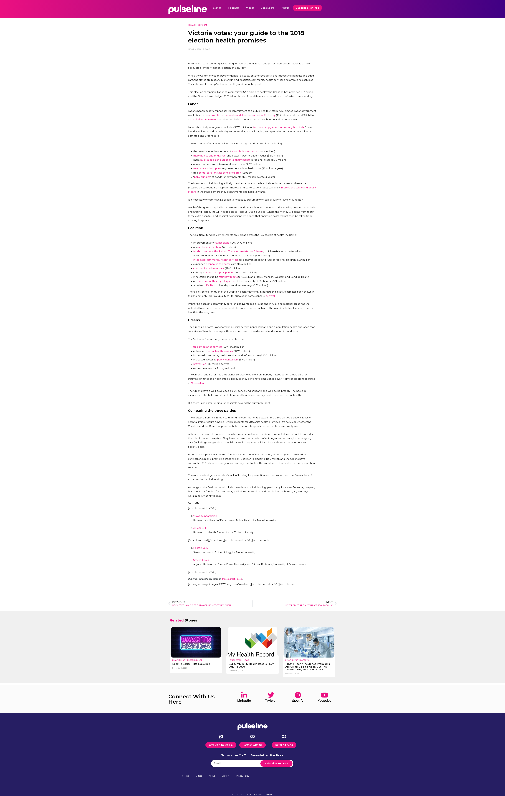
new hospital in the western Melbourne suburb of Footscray (240, 115)
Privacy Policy (242, 776)
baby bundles (202, 177)
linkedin (244, 700)
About (285, 7)
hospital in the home (218, 264)
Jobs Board (267, 7)
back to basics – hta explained (191, 664)
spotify (297, 700)
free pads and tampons (207, 168)
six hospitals (221, 242)
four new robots (228, 277)
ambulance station (209, 247)
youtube (324, 700)
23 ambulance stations (245, 151)
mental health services (219, 351)
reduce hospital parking (220, 272)
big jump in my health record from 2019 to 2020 (251, 665)
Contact (225, 776)
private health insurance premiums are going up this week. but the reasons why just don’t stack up (307, 667)
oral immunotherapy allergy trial (216, 281)
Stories (217, 7)
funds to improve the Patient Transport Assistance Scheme (228, 251)
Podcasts (233, 7)
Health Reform (197, 25)
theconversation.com (232, 579)
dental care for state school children (220, 172)
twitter (271, 700)
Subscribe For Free (307, 7)
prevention (199, 364)
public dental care (228, 359)
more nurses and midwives (209, 155)
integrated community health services (215, 259)
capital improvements (205, 119)
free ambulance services (207, 346)
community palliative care (208, 268)
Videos (250, 7)
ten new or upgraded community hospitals (278, 127)
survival (270, 296)
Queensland (198, 383)
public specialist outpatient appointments (225, 159)
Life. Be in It (211, 285)
